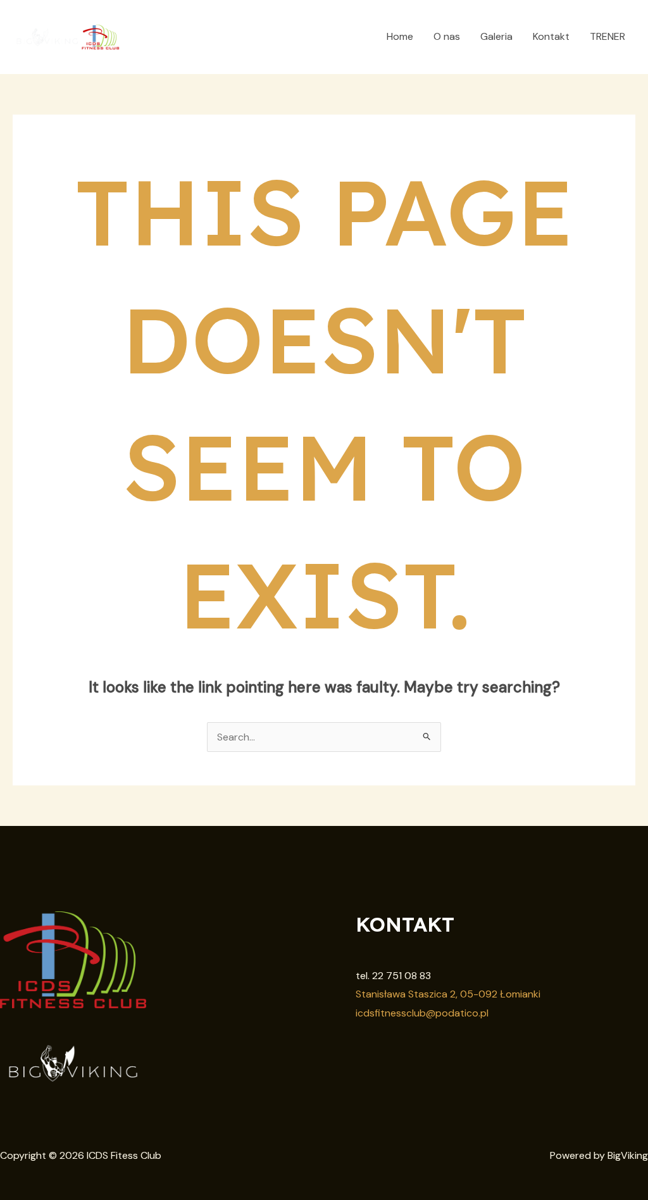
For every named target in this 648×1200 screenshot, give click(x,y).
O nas (446, 36)
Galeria (496, 36)
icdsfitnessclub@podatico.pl (422, 1013)
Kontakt (551, 36)
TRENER (607, 36)
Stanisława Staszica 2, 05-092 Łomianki (448, 994)
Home (400, 36)
